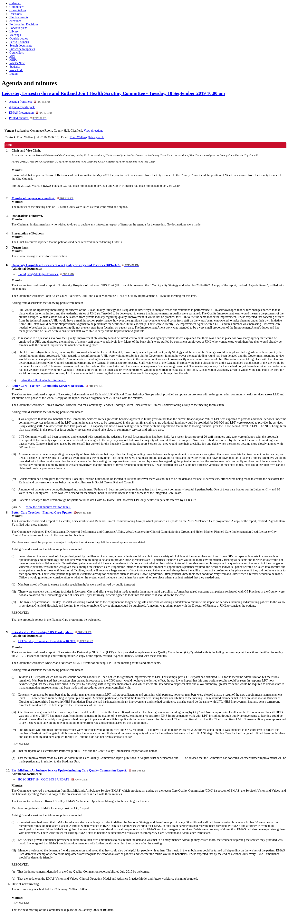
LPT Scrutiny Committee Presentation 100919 (55, 641)
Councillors (16, 52)
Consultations (17, 10)
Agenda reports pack (22, 107)
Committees (16, 6)
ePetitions (15, 20)
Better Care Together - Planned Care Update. (51, 512)
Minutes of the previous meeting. (42, 198)
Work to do (16, 70)
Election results (18, 17)
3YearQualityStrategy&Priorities (46, 274)
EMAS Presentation (30, 112)
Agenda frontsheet (29, 101)
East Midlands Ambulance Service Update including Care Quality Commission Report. (79, 770)
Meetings (15, 35)
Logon (13, 73)
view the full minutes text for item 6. (43, 380)
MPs (12, 56)
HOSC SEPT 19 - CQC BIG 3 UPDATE (53, 779)
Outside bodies (18, 38)
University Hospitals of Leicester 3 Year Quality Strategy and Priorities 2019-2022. (75, 265)
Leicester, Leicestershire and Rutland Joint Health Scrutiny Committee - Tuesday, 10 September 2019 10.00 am (113, 93)
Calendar (15, 3)
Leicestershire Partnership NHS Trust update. (51, 632)
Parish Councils (19, 42)
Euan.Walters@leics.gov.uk (87, 137)
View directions (93, 130)
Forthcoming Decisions (23, 24)
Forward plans (18, 28)
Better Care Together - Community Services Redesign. (57, 385)
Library (14, 31)
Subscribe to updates (22, 49)
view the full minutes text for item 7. (48, 507)
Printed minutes (27, 118)
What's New (17, 63)
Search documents (20, 45)
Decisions (15, 13)
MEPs (13, 59)
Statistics (14, 66)
